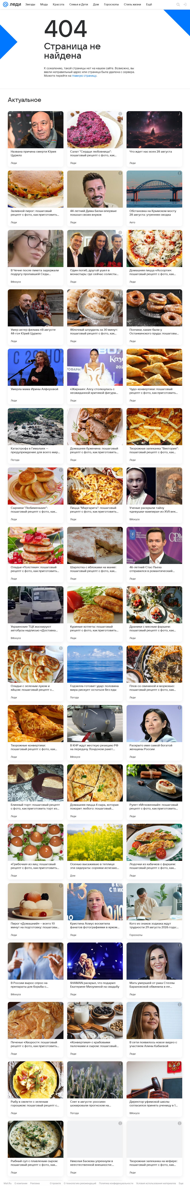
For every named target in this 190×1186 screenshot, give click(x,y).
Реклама (35, 1183)
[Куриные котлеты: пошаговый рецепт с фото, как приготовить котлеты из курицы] (95, 614)
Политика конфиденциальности (116, 1183)
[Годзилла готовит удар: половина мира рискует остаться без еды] (95, 673)
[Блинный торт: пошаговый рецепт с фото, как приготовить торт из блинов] (35, 792)
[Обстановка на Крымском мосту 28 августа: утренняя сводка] (154, 198)
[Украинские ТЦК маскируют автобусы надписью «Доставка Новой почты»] (35, 614)
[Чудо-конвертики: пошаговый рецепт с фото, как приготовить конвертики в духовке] (154, 376)
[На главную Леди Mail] (14, 4)
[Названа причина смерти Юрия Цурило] (35, 139)
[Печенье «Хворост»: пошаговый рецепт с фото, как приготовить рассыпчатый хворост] (35, 1030)
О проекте (55, 1183)
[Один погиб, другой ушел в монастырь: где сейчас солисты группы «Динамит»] (95, 258)
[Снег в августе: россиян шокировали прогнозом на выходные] (95, 1089)
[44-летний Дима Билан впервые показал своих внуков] (95, 198)
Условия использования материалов (156, 1183)
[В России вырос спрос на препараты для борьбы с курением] (35, 970)
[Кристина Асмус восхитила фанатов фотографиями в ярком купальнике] (95, 911)
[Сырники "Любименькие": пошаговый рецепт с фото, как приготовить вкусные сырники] (35, 495)
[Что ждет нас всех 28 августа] (154, 139)
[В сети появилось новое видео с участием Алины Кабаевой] (154, 1030)
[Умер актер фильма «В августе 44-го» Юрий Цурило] (35, 317)
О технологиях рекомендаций (80, 1183)
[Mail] (5, 4)
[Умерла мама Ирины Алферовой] (35, 376)
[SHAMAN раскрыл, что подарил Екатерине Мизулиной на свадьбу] (95, 970)
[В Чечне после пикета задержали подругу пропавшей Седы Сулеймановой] (35, 258)
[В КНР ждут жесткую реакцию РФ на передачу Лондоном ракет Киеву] (95, 733)
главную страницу (84, 75)
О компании (20, 1183)
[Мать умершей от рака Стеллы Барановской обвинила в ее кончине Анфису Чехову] (154, 970)
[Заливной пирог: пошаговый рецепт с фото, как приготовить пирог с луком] (35, 198)
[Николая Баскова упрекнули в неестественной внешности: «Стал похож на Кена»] (95, 1148)
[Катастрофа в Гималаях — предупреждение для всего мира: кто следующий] (35, 436)
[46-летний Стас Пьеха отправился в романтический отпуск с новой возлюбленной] (154, 555)
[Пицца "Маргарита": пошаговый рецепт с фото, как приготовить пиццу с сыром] (95, 495)
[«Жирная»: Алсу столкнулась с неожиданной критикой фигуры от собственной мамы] (95, 376)
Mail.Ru (8, 1183)
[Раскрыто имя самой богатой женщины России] (154, 733)
